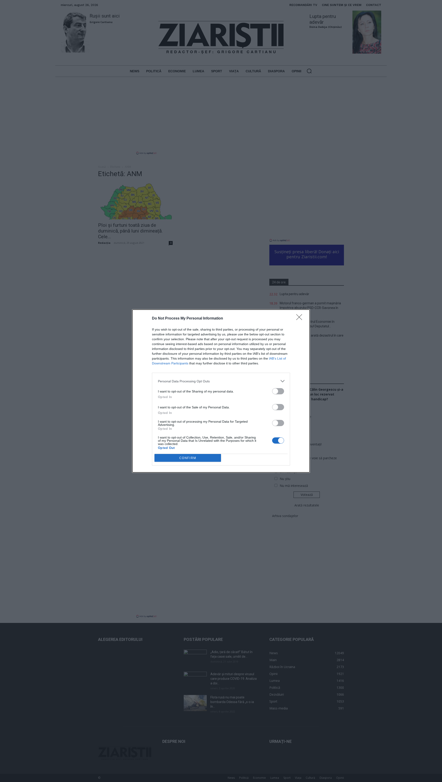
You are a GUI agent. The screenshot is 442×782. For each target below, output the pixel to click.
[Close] (300, 318)
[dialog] (221, 391)
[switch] (278, 391)
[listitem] (221, 381)
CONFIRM (187, 458)
